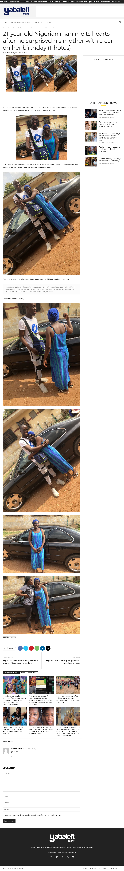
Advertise (116, 2)
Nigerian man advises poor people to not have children (63, 661)
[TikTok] (62, 857)
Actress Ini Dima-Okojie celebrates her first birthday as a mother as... (109, 136)
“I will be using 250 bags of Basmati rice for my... (110, 159)
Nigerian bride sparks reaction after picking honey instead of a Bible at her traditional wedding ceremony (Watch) (14, 700)
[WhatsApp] (37, 648)
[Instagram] (56, 857)
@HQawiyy (12, 637)
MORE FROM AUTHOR (28, 672)
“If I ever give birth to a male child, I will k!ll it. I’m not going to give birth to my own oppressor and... (41, 730)
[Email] (48, 648)
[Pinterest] (31, 648)
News (49, 22)
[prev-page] (76, 672)
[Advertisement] (80, 11)
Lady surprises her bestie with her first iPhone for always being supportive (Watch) (13, 730)
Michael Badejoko (11, 53)
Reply (13, 757)
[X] (25, 648)
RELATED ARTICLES (11, 672)
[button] (120, 22)
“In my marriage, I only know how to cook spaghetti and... (109, 124)
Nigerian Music (68, 2)
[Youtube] (73, 857)
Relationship (81, 2)
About (85, 868)
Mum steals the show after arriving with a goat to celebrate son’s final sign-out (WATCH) (68, 699)
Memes (96, 2)
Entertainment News (39, 2)
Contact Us (105, 2)
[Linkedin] (42, 648)
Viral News (38, 22)
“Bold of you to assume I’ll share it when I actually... (109, 149)
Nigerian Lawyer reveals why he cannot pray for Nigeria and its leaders (21, 661)
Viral (51, 2)
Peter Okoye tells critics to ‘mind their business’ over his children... (110, 112)
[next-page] (79, 672)
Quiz (90, 2)
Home (26, 2)
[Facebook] (20, 648)
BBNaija (58, 2)
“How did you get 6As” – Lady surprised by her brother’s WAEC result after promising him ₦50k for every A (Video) (41, 700)
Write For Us (103, 868)
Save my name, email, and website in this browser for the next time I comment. (33, 815)
